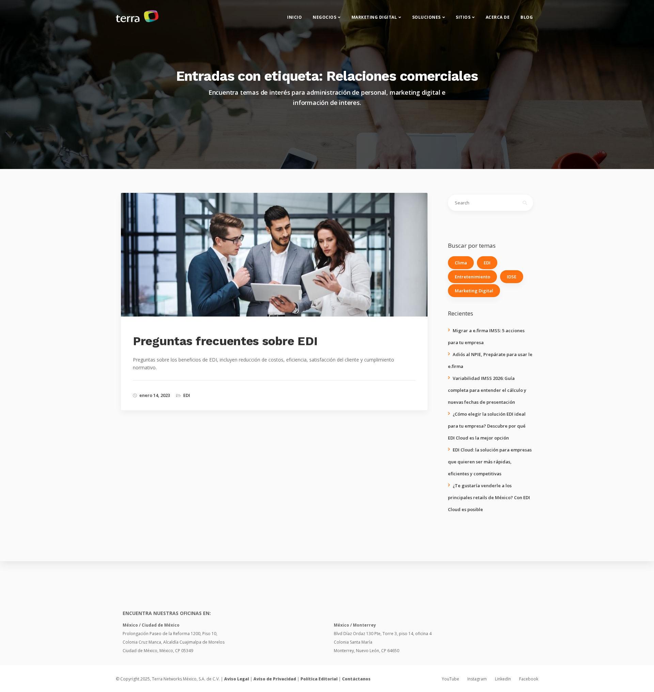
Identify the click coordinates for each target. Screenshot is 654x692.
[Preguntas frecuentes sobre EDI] (280, 265)
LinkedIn (503, 679)
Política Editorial (319, 679)
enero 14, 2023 (154, 395)
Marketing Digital (374, 17)
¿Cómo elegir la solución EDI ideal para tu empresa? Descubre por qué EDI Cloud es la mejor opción (487, 426)
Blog (526, 17)
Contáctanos (356, 679)
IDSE (511, 277)
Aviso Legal (236, 679)
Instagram (477, 679)
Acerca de (498, 17)
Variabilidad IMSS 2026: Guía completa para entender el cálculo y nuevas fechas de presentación (487, 390)
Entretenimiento (472, 277)
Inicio (294, 17)
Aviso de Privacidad (274, 679)
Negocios (324, 17)
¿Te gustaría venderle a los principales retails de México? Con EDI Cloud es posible (489, 497)
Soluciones (426, 17)
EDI (186, 395)
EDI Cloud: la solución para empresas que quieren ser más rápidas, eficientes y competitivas (490, 462)
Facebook (528, 679)
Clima (461, 263)
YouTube (450, 679)
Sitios (463, 17)
